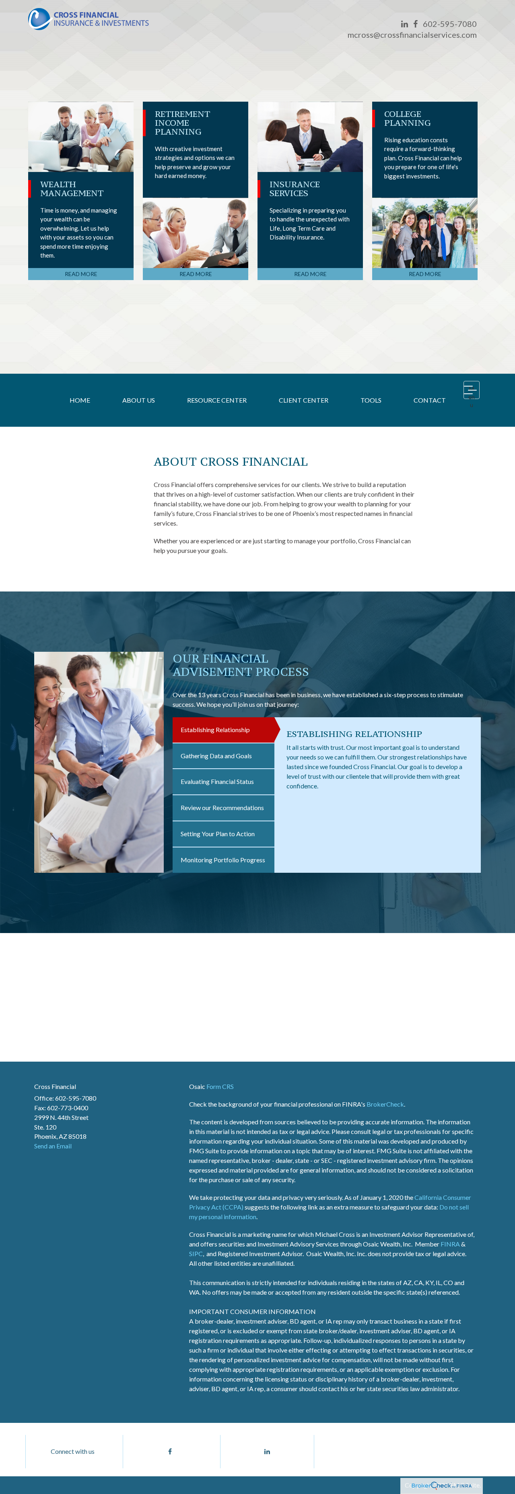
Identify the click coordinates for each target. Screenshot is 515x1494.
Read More (81, 273)
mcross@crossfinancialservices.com (412, 34)
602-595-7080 (450, 24)
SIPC (196, 1253)
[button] (138, 400)
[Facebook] (415, 24)
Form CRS (220, 1086)
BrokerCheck (385, 1104)
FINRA (450, 1244)
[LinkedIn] (404, 24)
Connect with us (73, 1451)
